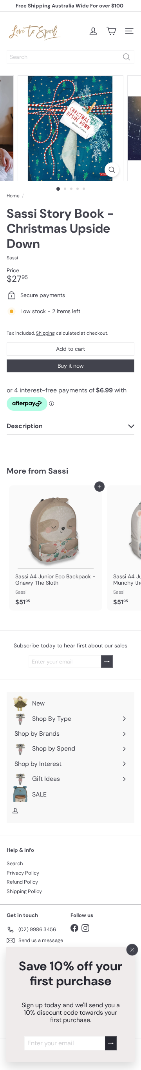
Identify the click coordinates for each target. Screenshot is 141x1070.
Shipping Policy (24, 891)
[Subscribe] (111, 1043)
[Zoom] (112, 169)
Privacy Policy (23, 872)
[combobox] (70, 57)
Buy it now (71, 365)
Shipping (45, 333)
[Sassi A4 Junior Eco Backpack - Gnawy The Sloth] (56, 548)
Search (15, 863)
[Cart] (111, 31)
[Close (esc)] (132, 950)
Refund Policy (22, 882)
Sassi (58, 471)
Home (13, 196)
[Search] (126, 57)
